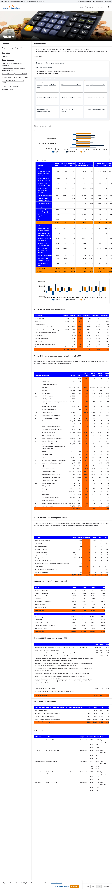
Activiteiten (101, 7)
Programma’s (32, 1)
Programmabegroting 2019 (18, 1)
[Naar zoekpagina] (108, 7)
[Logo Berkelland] (11, 7)
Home (81, 7)
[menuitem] (85, 1)
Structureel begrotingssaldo (10, 86)
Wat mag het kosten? (8, 60)
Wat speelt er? (6, 53)
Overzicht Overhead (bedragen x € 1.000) (14, 74)
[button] (47, 86)
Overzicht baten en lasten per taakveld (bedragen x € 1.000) (13, 69)
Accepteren (74, 886)
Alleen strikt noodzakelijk (62, 886)
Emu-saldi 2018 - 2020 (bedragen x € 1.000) (13, 81)
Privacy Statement (56, 883)
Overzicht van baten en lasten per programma (12, 64)
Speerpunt (5, 56)
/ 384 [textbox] (99, 886)
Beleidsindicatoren (7, 89)
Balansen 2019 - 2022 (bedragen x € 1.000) (15, 77)
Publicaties (4, 1)
